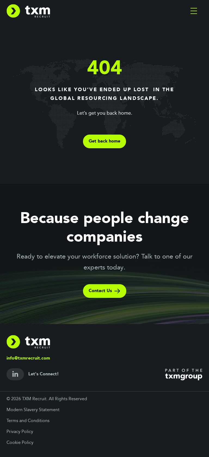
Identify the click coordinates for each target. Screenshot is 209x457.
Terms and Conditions (28, 421)
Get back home (104, 141)
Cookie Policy (20, 443)
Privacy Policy (20, 432)
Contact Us (100, 291)
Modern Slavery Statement (33, 410)
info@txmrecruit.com (28, 358)
